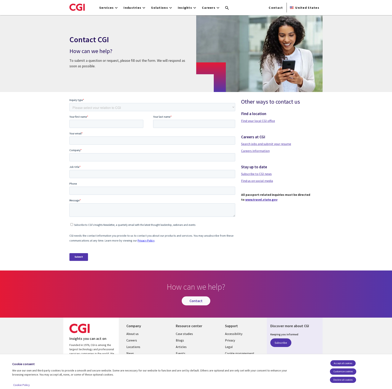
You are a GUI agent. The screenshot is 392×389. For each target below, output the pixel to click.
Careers (131, 340)
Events (180, 353)
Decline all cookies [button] (343, 379)
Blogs (180, 340)
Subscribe (281, 343)
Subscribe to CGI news (256, 174)
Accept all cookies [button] (343, 363)
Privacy (230, 340)
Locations (133, 347)
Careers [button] (208, 8)
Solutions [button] (159, 8)
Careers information (255, 151)
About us (132, 334)
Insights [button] (185, 8)
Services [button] (106, 8)
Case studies (184, 334)
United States (307, 8)
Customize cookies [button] (343, 371)
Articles (181, 347)
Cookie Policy (21, 385)
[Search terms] (227, 8)
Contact (276, 8)
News (130, 353)
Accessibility (233, 334)
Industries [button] (132, 8)
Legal (229, 347)
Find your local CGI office (258, 121)
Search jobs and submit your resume (266, 144)
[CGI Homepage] (77, 7)
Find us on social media (257, 181)
